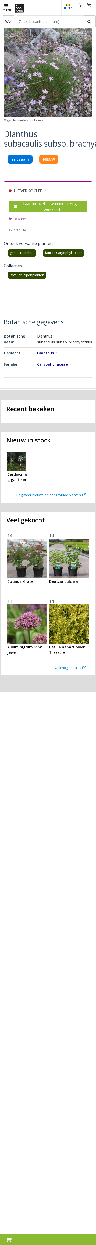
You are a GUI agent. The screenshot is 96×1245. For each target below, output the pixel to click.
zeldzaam (20, 159)
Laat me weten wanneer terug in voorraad (52, 206)
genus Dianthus (22, 252)
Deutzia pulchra (63, 581)
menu (7, 10)
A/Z (8, 21)
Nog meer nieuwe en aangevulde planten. (49, 495)
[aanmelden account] (79, 7)
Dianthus (46, 352)
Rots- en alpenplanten (27, 275)
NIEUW (49, 159)
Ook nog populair (68, 667)
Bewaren (20, 219)
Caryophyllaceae (53, 364)
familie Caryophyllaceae (63, 252)
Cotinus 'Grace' (20, 581)
